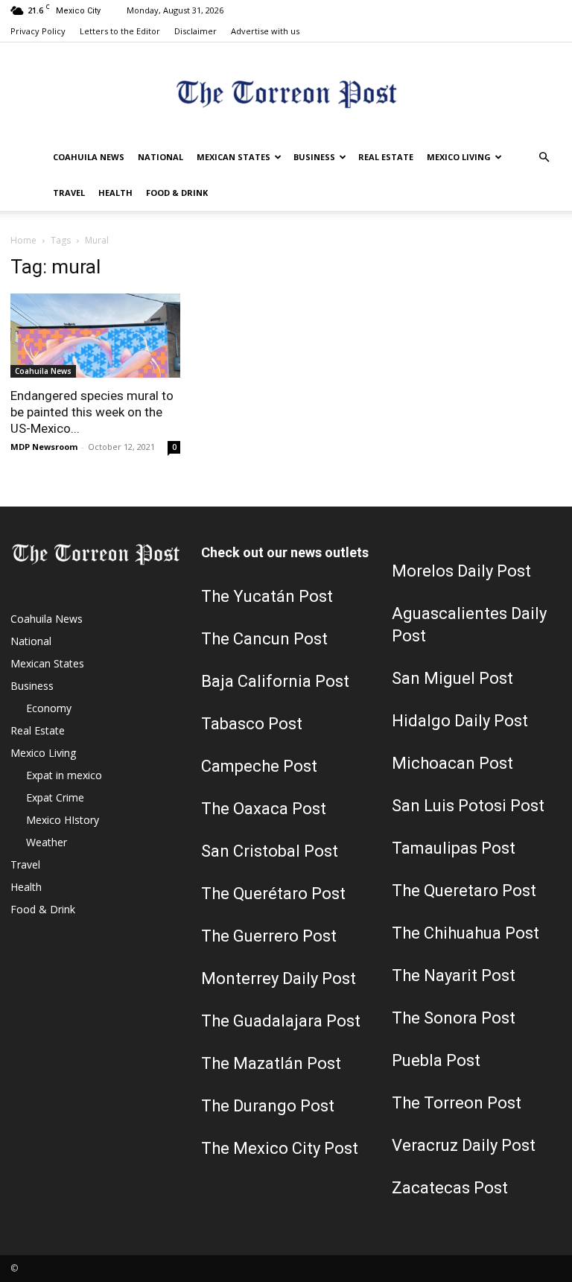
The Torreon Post (456, 1103)
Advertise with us (265, 31)
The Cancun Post (264, 638)
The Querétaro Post (273, 893)
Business (314, 156)
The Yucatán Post (267, 596)
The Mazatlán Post (271, 1063)
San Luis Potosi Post (468, 805)
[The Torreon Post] (286, 92)
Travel (69, 192)
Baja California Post (275, 681)
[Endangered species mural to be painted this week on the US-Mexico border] (95, 335)
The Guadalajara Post (280, 1021)
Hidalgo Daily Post (460, 720)
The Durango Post (267, 1106)
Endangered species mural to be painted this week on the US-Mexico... (92, 412)
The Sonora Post (453, 1018)
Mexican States (233, 156)
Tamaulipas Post (453, 848)
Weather (46, 842)
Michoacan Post (452, 763)
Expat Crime (55, 797)
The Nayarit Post (453, 975)
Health (115, 192)
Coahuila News (88, 156)
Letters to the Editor (120, 31)
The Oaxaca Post (263, 808)
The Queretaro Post (464, 890)
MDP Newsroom (43, 446)
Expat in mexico (64, 775)
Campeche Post (259, 766)
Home (23, 240)
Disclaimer (195, 31)
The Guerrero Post (269, 936)
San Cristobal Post (269, 851)
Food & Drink (177, 192)
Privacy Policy (38, 31)
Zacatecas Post (450, 1187)
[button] (544, 157)
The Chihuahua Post (465, 933)
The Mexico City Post (279, 1148)
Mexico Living (459, 156)
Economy (49, 708)
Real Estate (385, 156)
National (160, 156)
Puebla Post (436, 1060)
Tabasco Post (251, 723)
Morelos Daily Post (461, 571)
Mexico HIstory (62, 820)
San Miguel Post (452, 678)
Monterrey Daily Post (278, 978)
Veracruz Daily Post (464, 1145)
